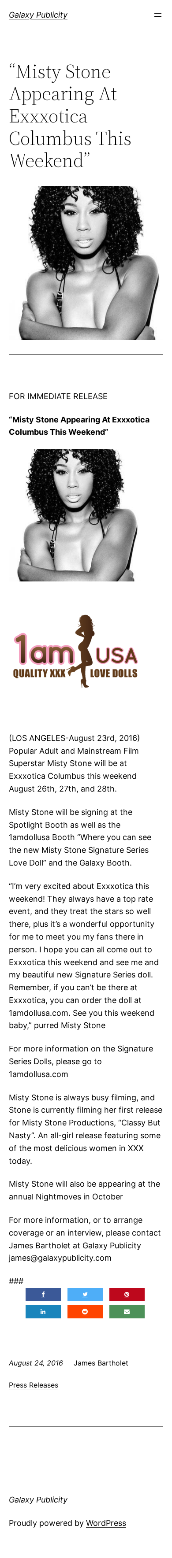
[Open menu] (158, 15)
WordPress (106, 1523)
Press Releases (33, 1384)
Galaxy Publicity (38, 14)
